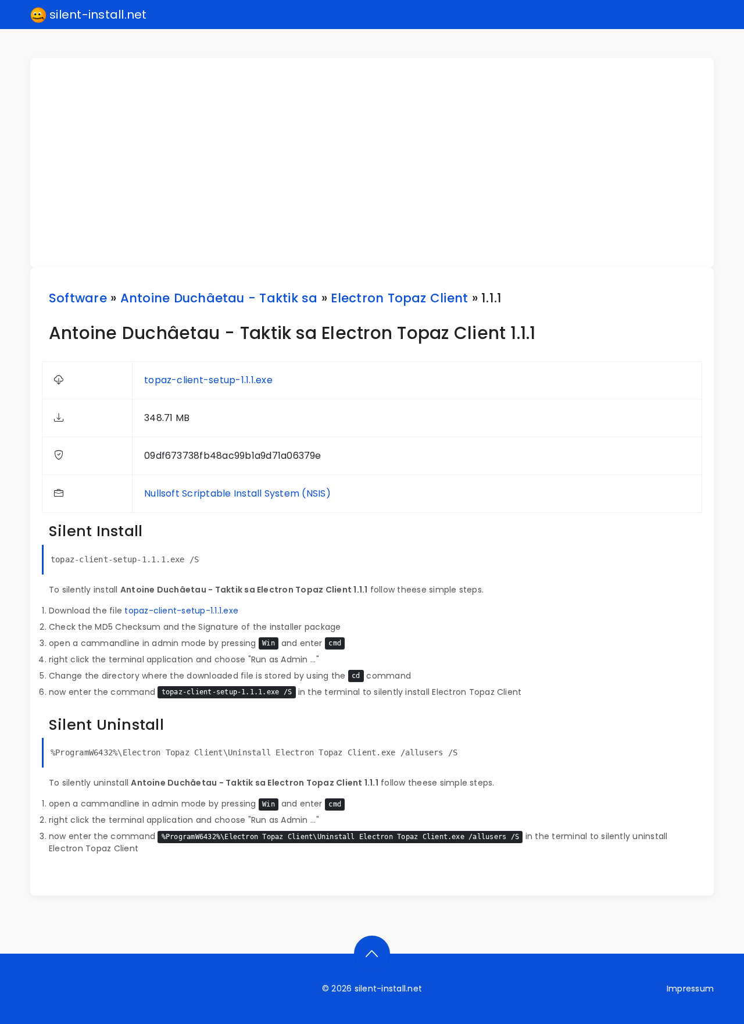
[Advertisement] (379, 162)
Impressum (690, 988)
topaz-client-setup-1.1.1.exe (208, 380)
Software (78, 298)
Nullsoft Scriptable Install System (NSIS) (237, 493)
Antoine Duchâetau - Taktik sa (219, 298)
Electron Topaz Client (399, 298)
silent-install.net (96, 14)
